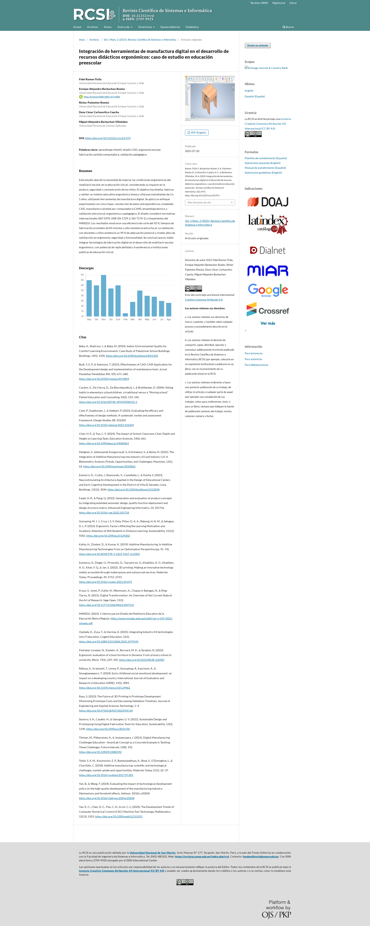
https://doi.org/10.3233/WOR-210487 (142, 659)
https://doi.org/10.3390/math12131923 (118, 816)
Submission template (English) (262, 163)
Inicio (82, 39)
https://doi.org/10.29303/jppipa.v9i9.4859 (104, 378)
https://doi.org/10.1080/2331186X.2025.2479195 (108, 641)
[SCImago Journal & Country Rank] (266, 67)
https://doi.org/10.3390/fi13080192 (100, 752)
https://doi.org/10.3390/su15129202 (108, 535)
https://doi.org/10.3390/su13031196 (108, 728)
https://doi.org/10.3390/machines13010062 (109, 466)
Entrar (293, 2)
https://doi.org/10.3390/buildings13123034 (134, 489)
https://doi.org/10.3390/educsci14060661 (104, 443)
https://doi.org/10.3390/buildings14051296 (132, 355)
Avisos (108, 26)
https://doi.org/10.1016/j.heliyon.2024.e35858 (106, 798)
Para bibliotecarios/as (256, 364)
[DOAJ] (268, 208)
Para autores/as (253, 359)
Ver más (268, 323)
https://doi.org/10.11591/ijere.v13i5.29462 (104, 687)
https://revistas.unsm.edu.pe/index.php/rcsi (202, 856)
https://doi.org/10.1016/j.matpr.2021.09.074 (105, 581)
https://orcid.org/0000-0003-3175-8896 (102, 97)
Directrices (145, 26)
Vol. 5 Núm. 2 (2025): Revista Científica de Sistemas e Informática (140, 39)
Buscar (289, 26)
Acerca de (124, 26)
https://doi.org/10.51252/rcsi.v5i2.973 (107, 138)
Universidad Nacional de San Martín (152, 852)
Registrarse (278, 2)
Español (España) (255, 96)
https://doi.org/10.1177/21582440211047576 (106, 605)
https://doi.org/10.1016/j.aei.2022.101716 (104, 512)
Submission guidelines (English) (263, 172)
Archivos (92, 26)
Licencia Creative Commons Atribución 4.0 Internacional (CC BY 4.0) (268, 123)
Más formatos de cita (199, 202)
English (249, 90)
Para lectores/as (254, 353)
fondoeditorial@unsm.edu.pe (260, 856)
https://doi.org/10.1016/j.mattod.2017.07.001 (106, 775)
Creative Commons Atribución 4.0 (204, 299)
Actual (77, 26)
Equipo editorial (170, 26)
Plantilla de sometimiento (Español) (266, 158)
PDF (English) (198, 132)
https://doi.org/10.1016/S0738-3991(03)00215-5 (108, 402)
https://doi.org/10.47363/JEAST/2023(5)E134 (106, 710)
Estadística (192, 26)
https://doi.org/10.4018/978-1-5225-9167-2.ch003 (109, 554)
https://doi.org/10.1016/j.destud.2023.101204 (106, 425)
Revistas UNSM (259, 2)
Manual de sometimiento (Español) (265, 167)
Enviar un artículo (257, 45)
